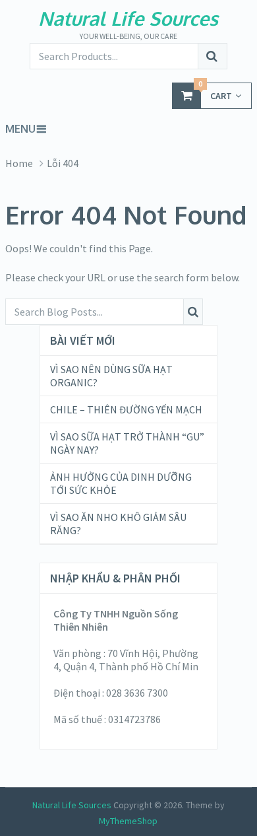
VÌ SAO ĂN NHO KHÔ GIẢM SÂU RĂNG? (118, 523)
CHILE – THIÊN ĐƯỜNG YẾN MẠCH (126, 409)
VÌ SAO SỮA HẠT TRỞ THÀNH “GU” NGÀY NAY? (127, 443)
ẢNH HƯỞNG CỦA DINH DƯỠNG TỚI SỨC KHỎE (121, 483)
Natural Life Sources (128, 18)
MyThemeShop (128, 821)
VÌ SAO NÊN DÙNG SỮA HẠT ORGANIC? (111, 376)
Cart (215, 92)
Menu (20, 128)
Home (19, 163)
